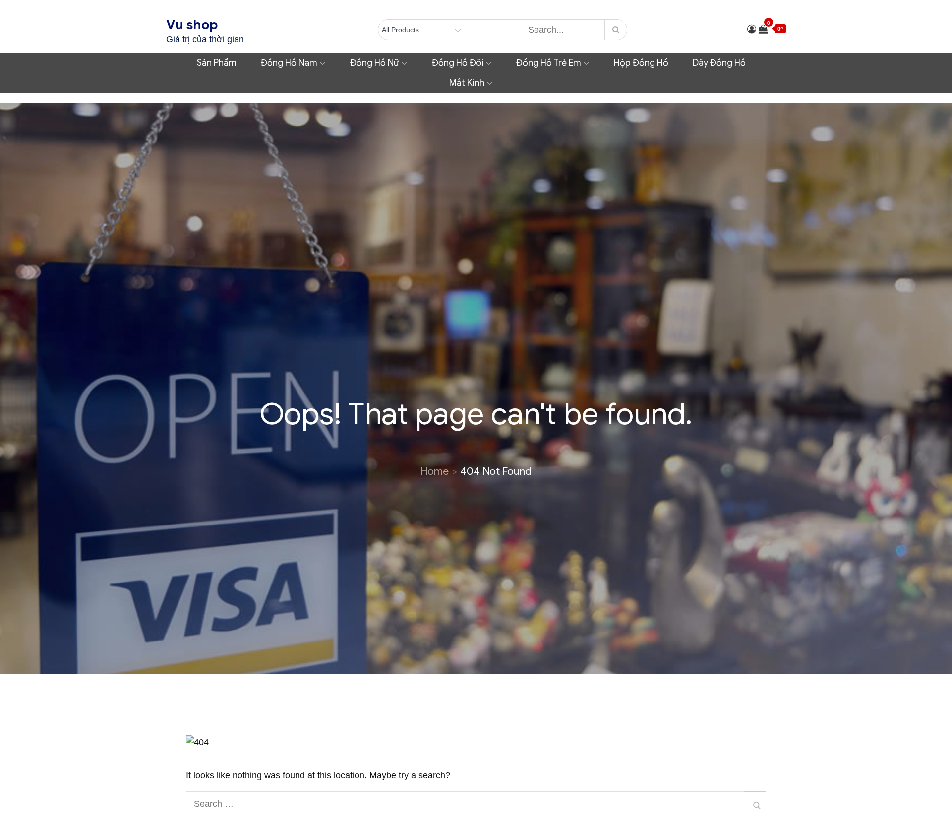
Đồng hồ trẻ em (548, 63)
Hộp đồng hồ (641, 63)
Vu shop (192, 24)
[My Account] (751, 29)
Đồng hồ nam (289, 63)
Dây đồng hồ (719, 63)
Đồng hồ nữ (374, 63)
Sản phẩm (217, 63)
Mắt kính (466, 82)
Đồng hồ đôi (457, 63)
